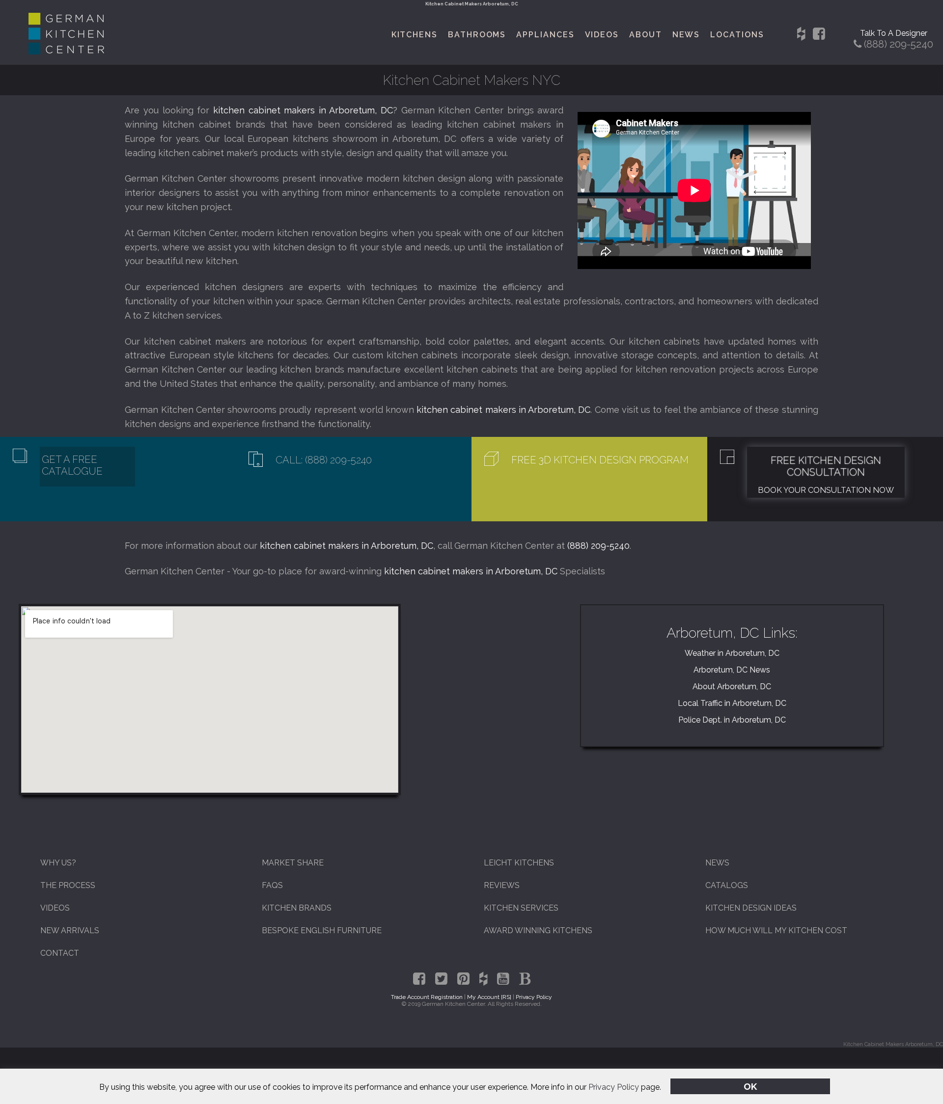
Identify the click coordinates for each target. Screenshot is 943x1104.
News (686, 34)
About (645, 34)
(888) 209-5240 (598, 545)
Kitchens (414, 34)
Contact (59, 953)
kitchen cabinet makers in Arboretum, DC (303, 110)
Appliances (545, 34)
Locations (737, 34)
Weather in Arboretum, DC (732, 653)
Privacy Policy (613, 1087)
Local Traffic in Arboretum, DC (732, 703)
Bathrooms (477, 34)
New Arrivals (69, 930)
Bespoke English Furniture (322, 930)
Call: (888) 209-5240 (324, 460)
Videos (602, 34)
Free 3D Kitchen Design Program (600, 460)
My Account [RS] (489, 997)
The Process (67, 885)
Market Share (293, 862)
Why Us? (58, 862)
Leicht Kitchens (519, 862)
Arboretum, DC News (731, 669)
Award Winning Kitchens (538, 930)
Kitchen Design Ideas (751, 908)
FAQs (272, 885)
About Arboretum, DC (732, 686)
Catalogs (726, 885)
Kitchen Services (521, 908)
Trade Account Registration (427, 997)
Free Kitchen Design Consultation (826, 466)
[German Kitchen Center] (66, 51)
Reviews (502, 885)
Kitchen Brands (297, 908)
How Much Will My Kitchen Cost (776, 930)
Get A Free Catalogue (72, 465)
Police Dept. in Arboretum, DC (732, 720)
